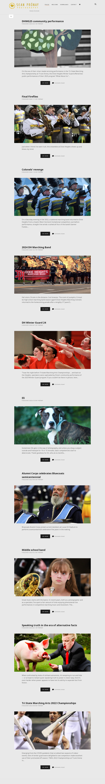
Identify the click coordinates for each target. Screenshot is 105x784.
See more (46, 83)
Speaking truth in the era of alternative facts (49, 625)
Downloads (64, 4)
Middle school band (33, 550)
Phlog (47, 4)
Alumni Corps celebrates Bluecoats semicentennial (52, 504)
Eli (23, 398)
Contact (74, 4)
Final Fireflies (30, 96)
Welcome (55, 4)
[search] (95, 4)
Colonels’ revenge (32, 169)
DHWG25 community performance (43, 21)
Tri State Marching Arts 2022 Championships (49, 703)
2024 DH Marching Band (36, 247)
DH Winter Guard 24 (34, 322)
